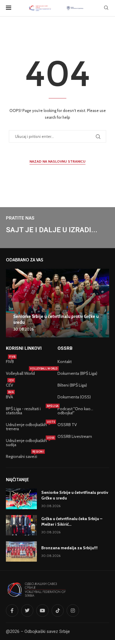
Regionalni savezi (21, 456)
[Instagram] (73, 610)
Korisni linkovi (24, 348)
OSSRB (65, 348)
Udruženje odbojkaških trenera (29, 427)
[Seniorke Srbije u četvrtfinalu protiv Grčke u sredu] (57, 303)
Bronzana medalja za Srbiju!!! (69, 547)
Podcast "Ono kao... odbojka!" (75, 411)
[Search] (106, 8)
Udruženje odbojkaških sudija (29, 442)
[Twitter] (27, 610)
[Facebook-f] (12, 610)
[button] (11, 303)
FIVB (10, 361)
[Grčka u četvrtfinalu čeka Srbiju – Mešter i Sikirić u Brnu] (21, 525)
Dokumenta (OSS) (74, 397)
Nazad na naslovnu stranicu (57, 161)
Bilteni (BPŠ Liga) (72, 385)
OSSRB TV (67, 425)
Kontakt (65, 361)
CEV (9, 385)
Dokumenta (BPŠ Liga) (77, 373)
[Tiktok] (58, 610)
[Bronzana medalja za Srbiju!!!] (21, 551)
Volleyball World (20, 373)
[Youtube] (42, 610)
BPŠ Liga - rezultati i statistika (29, 411)
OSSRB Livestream (75, 436)
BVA (9, 397)
